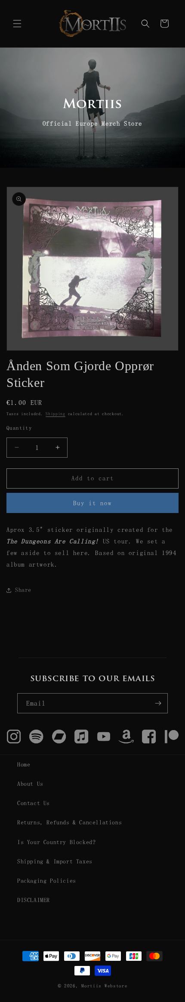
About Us (30, 784)
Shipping (55, 413)
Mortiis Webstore (104, 986)
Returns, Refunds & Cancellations (69, 822)
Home (23, 764)
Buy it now (92, 503)
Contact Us (33, 803)
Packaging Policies (46, 881)
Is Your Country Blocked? (56, 842)
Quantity (19, 428)
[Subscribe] (157, 703)
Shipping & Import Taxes (54, 861)
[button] (17, 23)
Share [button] (23, 590)
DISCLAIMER (33, 900)
